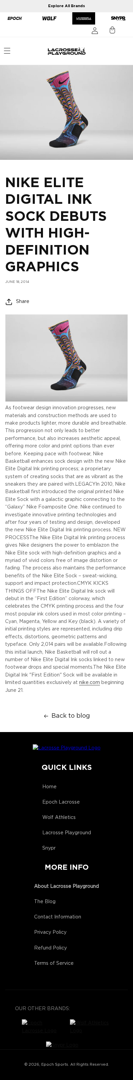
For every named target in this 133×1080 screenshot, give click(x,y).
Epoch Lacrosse (61, 802)
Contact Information (57, 917)
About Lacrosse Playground (66, 886)
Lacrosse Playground (66, 833)
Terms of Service (54, 963)
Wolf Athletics (59, 817)
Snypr (49, 848)
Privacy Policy (50, 932)
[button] (7, 51)
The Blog (45, 901)
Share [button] (22, 301)
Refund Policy (50, 948)
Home (49, 787)
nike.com (89, 682)
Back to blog (70, 716)
